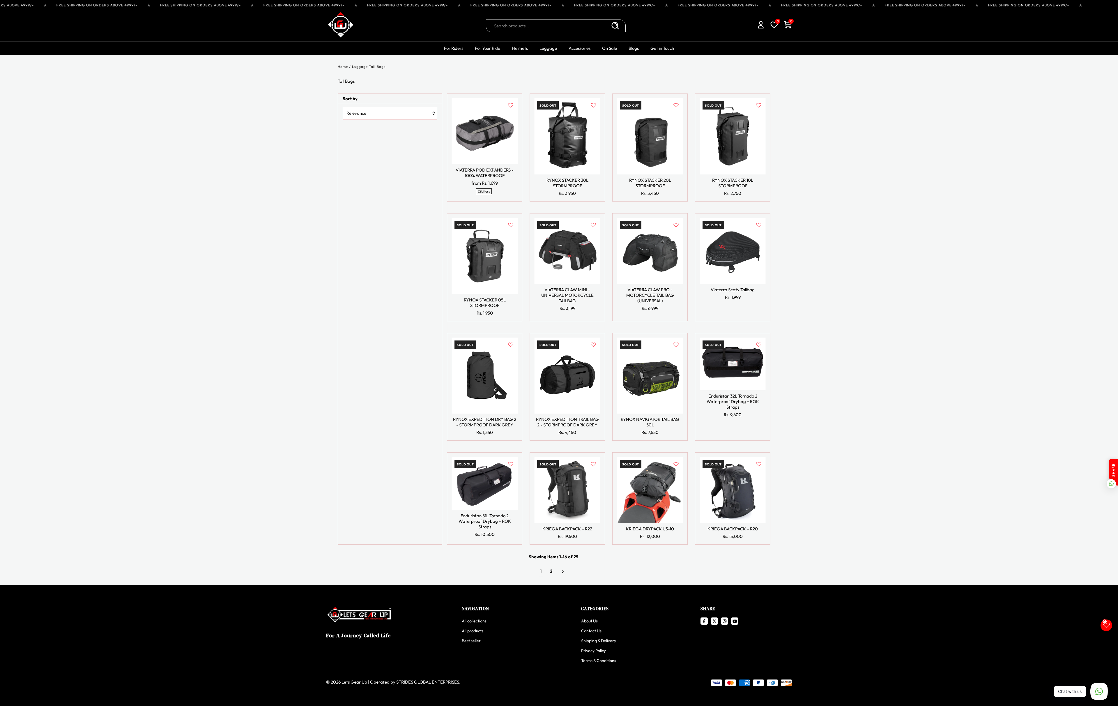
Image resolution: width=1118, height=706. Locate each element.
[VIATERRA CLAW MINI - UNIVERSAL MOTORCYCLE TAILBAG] (567, 251)
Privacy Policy (593, 650)
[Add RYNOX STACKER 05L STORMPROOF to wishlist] (511, 225)
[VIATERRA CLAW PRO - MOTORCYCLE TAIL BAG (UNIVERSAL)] (650, 251)
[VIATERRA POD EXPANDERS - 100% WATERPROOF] (485, 131)
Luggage (548, 48)
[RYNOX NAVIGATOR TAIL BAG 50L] (650, 376)
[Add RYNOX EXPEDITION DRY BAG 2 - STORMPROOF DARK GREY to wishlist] (511, 344)
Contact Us (591, 630)
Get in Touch (662, 48)
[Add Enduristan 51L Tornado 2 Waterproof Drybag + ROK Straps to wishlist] (511, 464)
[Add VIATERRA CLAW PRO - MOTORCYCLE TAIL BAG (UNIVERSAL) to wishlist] (676, 225)
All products (472, 630)
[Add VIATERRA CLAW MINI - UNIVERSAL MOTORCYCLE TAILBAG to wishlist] (593, 225)
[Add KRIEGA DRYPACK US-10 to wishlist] (676, 464)
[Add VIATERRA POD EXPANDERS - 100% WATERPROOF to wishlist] (511, 105)
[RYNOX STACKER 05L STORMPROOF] (485, 256)
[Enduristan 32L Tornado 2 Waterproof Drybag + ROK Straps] (733, 364)
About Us (589, 621)
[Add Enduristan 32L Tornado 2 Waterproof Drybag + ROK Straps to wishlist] (759, 344)
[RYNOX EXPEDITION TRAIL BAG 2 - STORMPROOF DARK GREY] (567, 376)
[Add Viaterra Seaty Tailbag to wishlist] (759, 225)
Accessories (579, 48)
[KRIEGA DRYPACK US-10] (650, 490)
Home (343, 66)
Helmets (520, 48)
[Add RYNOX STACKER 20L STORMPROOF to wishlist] (676, 105)
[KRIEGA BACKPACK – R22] (567, 490)
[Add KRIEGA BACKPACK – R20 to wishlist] (759, 464)
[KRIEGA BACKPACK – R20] (733, 490)
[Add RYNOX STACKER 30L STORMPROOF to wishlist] (593, 105)
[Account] (760, 25)
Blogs (634, 48)
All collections (474, 621)
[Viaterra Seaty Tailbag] (733, 251)
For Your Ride (487, 48)
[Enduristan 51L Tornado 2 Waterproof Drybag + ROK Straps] (485, 483)
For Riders (453, 48)
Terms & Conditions (598, 660)
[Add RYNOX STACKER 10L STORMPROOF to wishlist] (759, 105)
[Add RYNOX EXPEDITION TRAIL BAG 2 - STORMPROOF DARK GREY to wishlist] (593, 344)
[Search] (615, 26)
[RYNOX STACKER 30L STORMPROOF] (567, 136)
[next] (563, 571)
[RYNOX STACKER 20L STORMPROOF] (650, 136)
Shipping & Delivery (598, 640)
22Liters (484, 191)
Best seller (471, 640)
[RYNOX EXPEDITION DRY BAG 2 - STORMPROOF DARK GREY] (485, 376)
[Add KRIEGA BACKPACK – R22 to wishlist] (593, 464)
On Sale (609, 48)
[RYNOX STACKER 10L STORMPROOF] (733, 136)
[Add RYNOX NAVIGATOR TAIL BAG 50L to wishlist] (676, 344)
